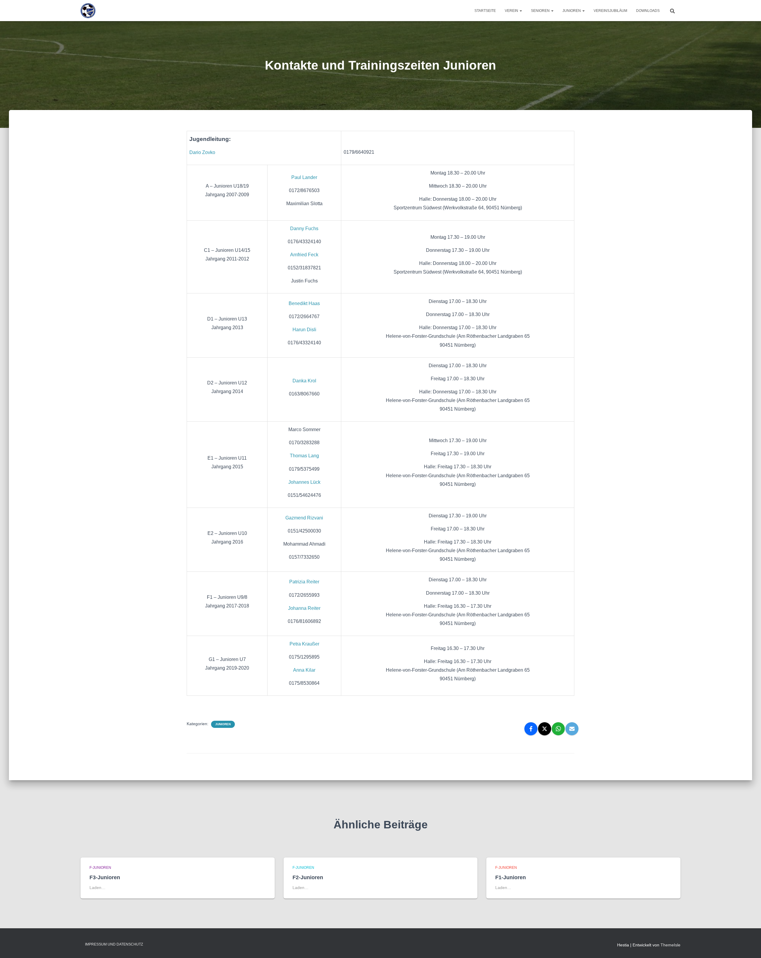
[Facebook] (530, 728)
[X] (544, 728)
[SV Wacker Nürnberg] (88, 10)
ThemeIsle (670, 945)
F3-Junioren (104, 877)
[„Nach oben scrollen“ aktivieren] (749, 946)
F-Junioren (100, 868)
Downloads (648, 11)
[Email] (571, 728)
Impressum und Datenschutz (114, 944)
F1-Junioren (510, 877)
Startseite (485, 11)
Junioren (572, 11)
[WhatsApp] (558, 728)
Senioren (541, 11)
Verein (512, 11)
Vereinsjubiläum (610, 11)
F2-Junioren (308, 877)
